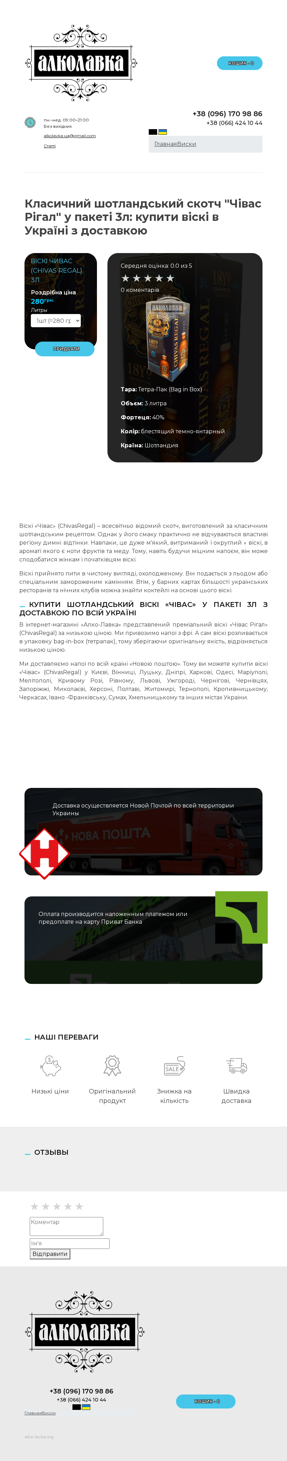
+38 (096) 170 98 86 (227, 114)
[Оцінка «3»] (57, 1206)
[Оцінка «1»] (34, 1206)
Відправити (50, 1254)
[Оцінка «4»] (68, 1206)
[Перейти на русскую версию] (154, 131)
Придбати (66, 348)
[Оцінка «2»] (45, 1206)
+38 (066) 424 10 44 (234, 123)
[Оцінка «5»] (79, 1206)
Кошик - (241, 63)
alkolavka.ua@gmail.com (70, 135)
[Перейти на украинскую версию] (163, 131)
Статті (50, 145)
